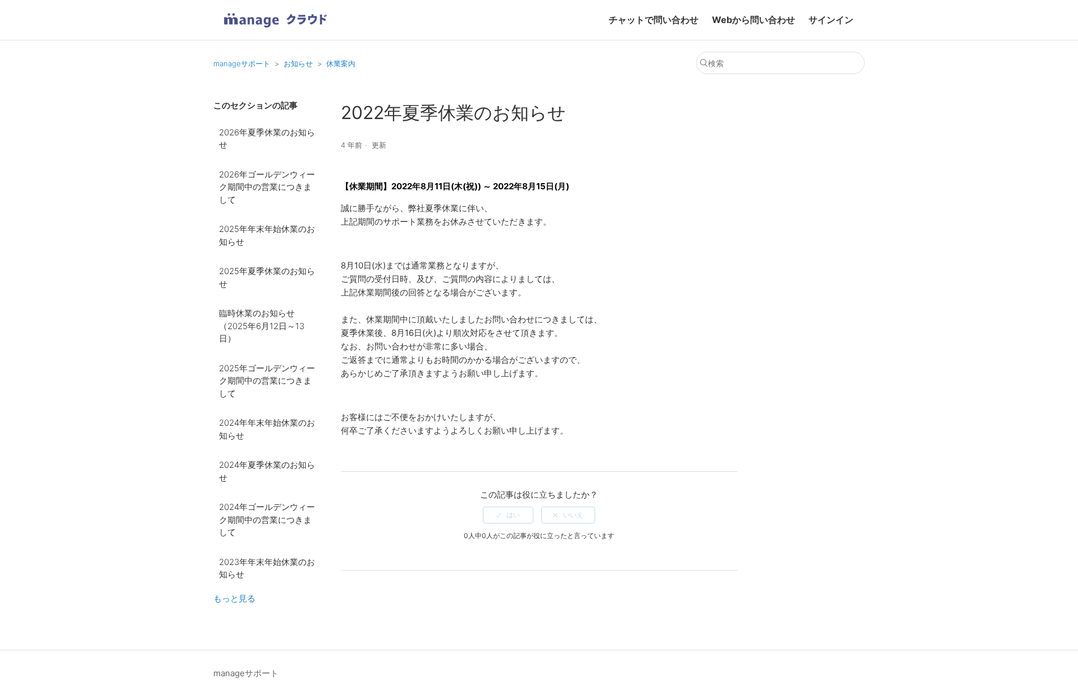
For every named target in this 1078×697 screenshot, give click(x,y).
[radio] (508, 515)
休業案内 (340, 63)
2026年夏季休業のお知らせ (267, 139)
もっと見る (234, 598)
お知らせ (298, 63)
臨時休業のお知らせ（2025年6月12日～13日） (261, 326)
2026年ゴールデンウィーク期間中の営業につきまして (267, 187)
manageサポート (241, 63)
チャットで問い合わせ (653, 19)
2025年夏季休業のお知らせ (267, 277)
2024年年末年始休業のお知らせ (267, 429)
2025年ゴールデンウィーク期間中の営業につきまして (267, 381)
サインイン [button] (830, 19)
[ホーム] (275, 31)
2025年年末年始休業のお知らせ (267, 235)
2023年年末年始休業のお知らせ (267, 568)
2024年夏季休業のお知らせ (267, 471)
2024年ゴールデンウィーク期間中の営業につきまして (267, 519)
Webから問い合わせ (753, 19)
